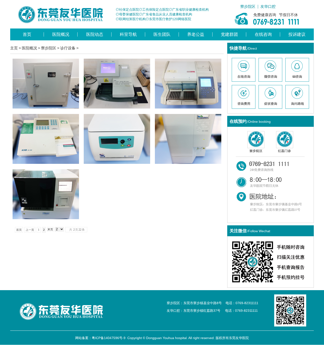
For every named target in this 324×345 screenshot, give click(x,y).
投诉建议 (296, 34)
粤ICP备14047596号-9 (108, 338)
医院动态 (94, 34)
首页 (27, 34)
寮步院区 (247, 7)
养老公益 (195, 34)
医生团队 (162, 34)
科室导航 (128, 34)
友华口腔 (268, 7)
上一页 (30, 230)
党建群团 (229, 34)
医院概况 (60, 34)
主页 (14, 48)
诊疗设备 (67, 48)
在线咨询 (263, 34)
